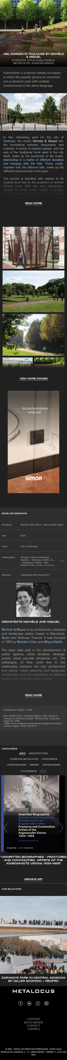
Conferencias (16, 765)
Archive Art (33, 879)
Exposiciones (51, 765)
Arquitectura (38, 753)
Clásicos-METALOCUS (24, 759)
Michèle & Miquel (45, 141)
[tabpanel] (33, 828)
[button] (6, 828)
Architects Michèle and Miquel (31, 622)
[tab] (22, 754)
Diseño (34, 765)
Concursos (49, 759)
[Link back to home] (33, 993)
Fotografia (29, 771)
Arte (22, 753)
